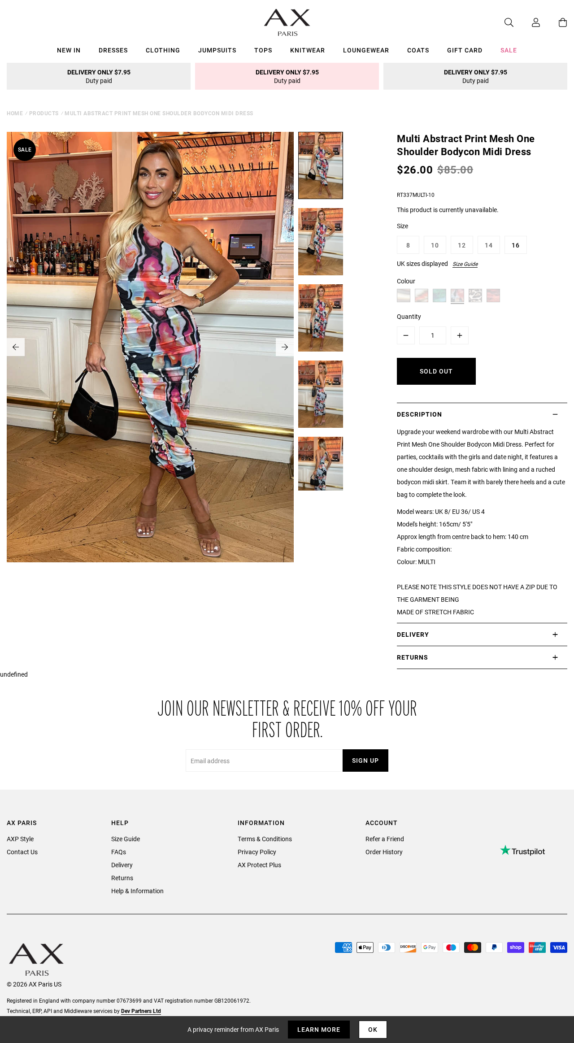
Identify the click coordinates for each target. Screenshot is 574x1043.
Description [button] (419, 414)
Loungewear (366, 50)
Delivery (122, 864)
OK (373, 1029)
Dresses (113, 50)
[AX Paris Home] (287, 22)
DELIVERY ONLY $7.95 (98, 76)
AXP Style (20, 838)
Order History (384, 851)
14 (489, 245)
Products (44, 113)
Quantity (409, 316)
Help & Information (137, 891)
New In (69, 50)
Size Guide (465, 263)
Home (15, 113)
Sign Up (365, 760)
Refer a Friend (384, 838)
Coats (418, 50)
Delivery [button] (413, 634)
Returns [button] (412, 657)
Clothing (163, 50)
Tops (263, 50)
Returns (122, 878)
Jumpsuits (217, 50)
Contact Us (22, 851)
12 (462, 245)
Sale (508, 50)
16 (516, 245)
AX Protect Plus (259, 864)
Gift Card (465, 50)
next (285, 347)
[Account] (526, 22)
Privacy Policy (257, 851)
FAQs (118, 851)
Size (402, 226)
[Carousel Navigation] (150, 347)
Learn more (318, 1029)
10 (435, 245)
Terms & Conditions (265, 838)
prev (16, 347)
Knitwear (307, 50)
